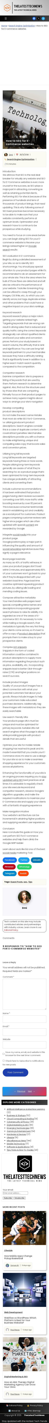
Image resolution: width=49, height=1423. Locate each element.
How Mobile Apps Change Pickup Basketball (18, 1257)
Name (6, 1013)
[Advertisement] (24, 59)
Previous (21, 1091)
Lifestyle (10, 1137)
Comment (8, 977)
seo (25, 882)
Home (4, 25)
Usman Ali (14, 1265)
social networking (12, 549)
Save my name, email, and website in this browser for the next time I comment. (25, 1054)
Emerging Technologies (18, 1128)
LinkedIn (37, 860)
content (30, 524)
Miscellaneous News (16, 1140)
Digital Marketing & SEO (18, 1125)
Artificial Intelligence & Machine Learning (26, 1109)
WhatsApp (24, 866)
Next (30, 1091)
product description (29, 633)
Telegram (9, 873)
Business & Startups (16, 1115)
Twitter (23, 860)
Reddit (23, 873)
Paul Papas (15, 1330)
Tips (30, 882)
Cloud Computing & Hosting (20, 1118)
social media (19, 534)
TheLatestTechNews (34, 1415)
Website (6, 1039)
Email (6, 1026)
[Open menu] (5, 18)
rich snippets (20, 647)
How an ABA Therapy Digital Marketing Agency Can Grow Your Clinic (19, 1384)
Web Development (13, 1312)
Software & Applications (18, 1146)
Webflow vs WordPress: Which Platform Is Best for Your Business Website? (20, 1320)
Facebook (10, 860)
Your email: (8, 1189)
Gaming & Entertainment (19, 1131)
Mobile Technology (16, 1143)
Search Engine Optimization (22, 25)
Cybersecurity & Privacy (18, 1121)
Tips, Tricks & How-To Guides (20, 1150)
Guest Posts (16, 882)
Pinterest (9, 866)
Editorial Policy (11, 930)
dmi (11, 154)
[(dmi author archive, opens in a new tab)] (24, 903)
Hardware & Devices (16, 1134)
